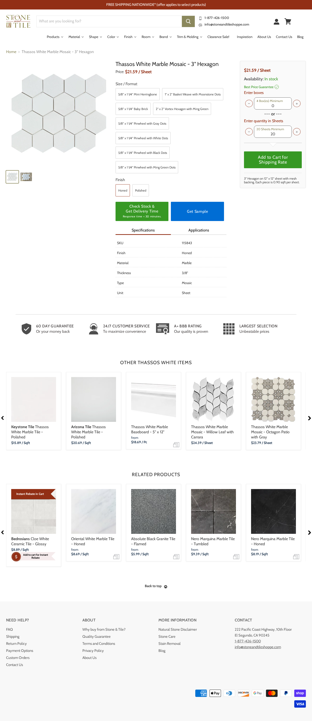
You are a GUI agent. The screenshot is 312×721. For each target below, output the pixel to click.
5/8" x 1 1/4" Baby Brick (133, 109)
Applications (198, 230)
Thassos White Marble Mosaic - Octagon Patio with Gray (270, 432)
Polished (140, 190)
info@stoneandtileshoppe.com (227, 24)
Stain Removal (169, 643)
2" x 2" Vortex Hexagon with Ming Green (182, 109)
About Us (89, 658)
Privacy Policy (93, 650)
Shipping (12, 636)
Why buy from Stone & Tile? (104, 629)
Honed (122, 190)
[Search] (188, 21)
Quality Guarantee (96, 636)
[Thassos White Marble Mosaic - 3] (58, 113)
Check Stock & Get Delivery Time (142, 211)
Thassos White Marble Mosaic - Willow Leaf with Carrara (212, 432)
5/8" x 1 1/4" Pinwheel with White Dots (143, 138)
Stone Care (167, 636)
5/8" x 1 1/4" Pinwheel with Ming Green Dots (147, 167)
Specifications (143, 230)
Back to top (153, 586)
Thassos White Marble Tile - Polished (30, 432)
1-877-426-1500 (217, 18)
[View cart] (288, 21)
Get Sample (197, 211)
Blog (161, 650)
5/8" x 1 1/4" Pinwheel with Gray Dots (142, 123)
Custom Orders (17, 658)
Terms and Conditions (98, 643)
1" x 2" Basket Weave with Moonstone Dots (193, 94)
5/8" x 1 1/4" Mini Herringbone (137, 94)
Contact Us (14, 665)
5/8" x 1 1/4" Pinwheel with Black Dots (142, 153)
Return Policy (16, 643)
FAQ (9, 629)
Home (11, 52)
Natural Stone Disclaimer (177, 629)
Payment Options (19, 650)
